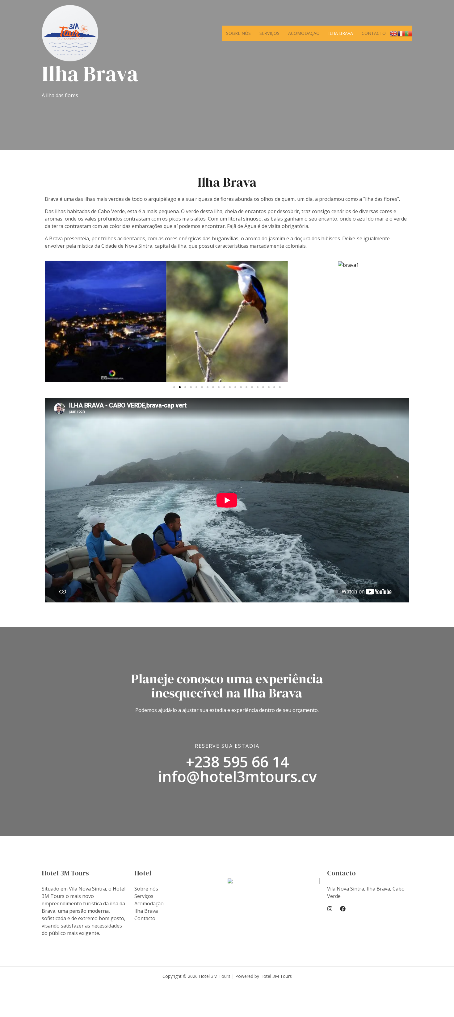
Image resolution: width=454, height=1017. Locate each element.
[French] (401, 33)
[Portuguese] (408, 33)
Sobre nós (238, 33)
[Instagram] (330, 909)
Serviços (269, 33)
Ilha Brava (340, 33)
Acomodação (304, 33)
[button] (174, 387)
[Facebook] (343, 909)
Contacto (374, 33)
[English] (393, 33)
